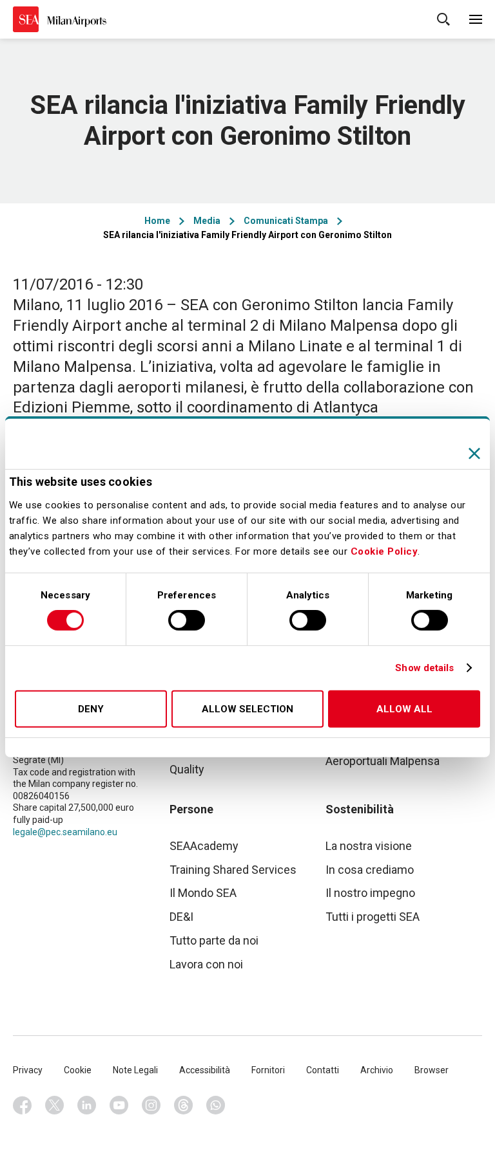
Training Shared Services (233, 869)
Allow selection (247, 709)
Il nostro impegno (370, 893)
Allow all (404, 709)
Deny (91, 709)
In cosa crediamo (369, 869)
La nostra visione (368, 846)
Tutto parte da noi (214, 940)
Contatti (322, 1070)
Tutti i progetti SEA (372, 916)
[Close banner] (474, 453)
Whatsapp (216, 1105)
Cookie (78, 1070)
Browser (431, 1070)
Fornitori (268, 1070)
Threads (183, 1105)
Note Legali (135, 1070)
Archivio (376, 1070)
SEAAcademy (204, 846)
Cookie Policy (384, 551)
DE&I (181, 916)
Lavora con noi (206, 964)
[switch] (186, 620)
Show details (424, 668)
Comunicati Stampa (286, 221)
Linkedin (87, 1105)
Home (157, 221)
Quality (187, 769)
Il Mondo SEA (203, 893)
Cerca (443, 19)
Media (206, 221)
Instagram (151, 1105)
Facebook (22, 1105)
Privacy (28, 1070)
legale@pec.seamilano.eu (65, 832)
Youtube (119, 1105)
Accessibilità (204, 1070)
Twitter (54, 1105)
